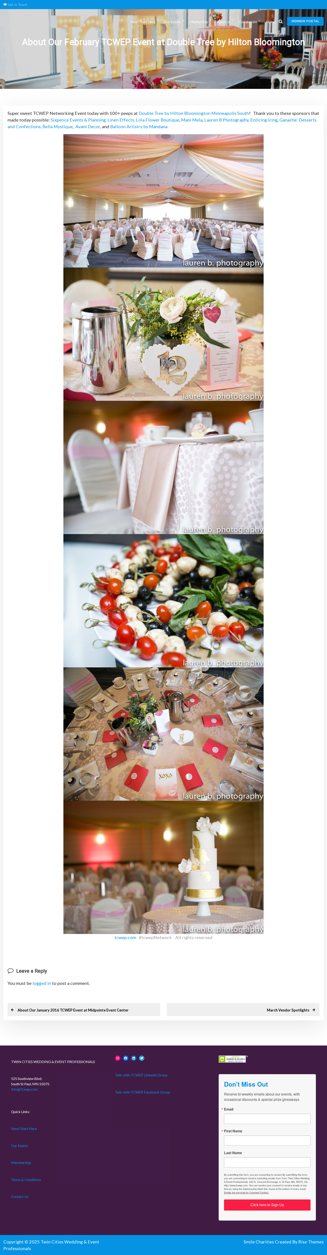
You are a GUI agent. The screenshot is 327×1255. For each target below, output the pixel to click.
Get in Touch (17, 4)
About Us (223, 22)
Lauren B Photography (226, 119)
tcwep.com (125, 937)
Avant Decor (87, 126)
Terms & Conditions (26, 1179)
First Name (233, 1131)
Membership (21, 1162)
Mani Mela (191, 119)
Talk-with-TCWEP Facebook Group (142, 1092)
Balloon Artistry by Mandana (139, 126)
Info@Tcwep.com (24, 1089)
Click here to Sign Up (267, 1205)
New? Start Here (143, 22)
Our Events (172, 22)
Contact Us (19, 1196)
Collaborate (248, 22)
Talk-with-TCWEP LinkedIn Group (141, 1075)
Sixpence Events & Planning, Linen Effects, (92, 119)
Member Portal (305, 21)
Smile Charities (259, 1241)
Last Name (233, 1153)
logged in (41, 983)
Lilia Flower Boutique (157, 119)
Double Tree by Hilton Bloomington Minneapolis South (194, 113)
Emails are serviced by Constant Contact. (246, 1192)
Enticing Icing (264, 119)
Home (270, 22)
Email (228, 1109)
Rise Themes (311, 1241)
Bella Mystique (57, 126)
